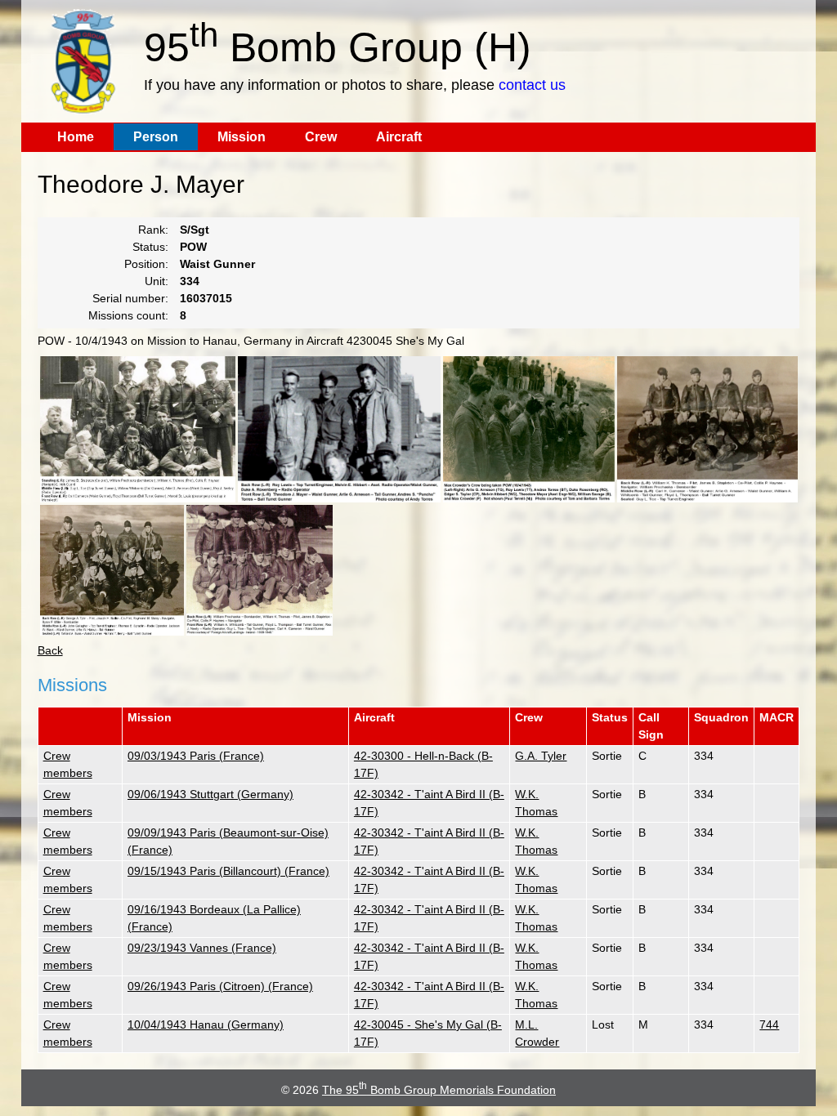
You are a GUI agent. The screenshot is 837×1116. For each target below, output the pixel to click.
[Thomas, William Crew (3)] (259, 570)
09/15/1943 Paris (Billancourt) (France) (228, 870)
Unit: (156, 281)
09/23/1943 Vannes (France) (202, 947)
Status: (150, 246)
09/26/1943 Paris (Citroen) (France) (220, 986)
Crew (321, 137)
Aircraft (399, 137)
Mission (241, 137)
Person (155, 137)
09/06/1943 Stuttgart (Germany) (210, 794)
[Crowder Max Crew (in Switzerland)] (339, 429)
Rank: (153, 229)
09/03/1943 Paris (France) (196, 755)
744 (769, 1024)
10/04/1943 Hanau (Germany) (206, 1024)
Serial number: (130, 298)
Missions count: (128, 315)
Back (50, 650)
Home (75, 137)
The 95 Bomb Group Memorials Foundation (439, 1089)
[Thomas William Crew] (137, 429)
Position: (146, 263)
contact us (532, 85)
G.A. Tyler (540, 755)
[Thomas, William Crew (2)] (707, 429)
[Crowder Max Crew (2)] (529, 429)
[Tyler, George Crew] (112, 570)
